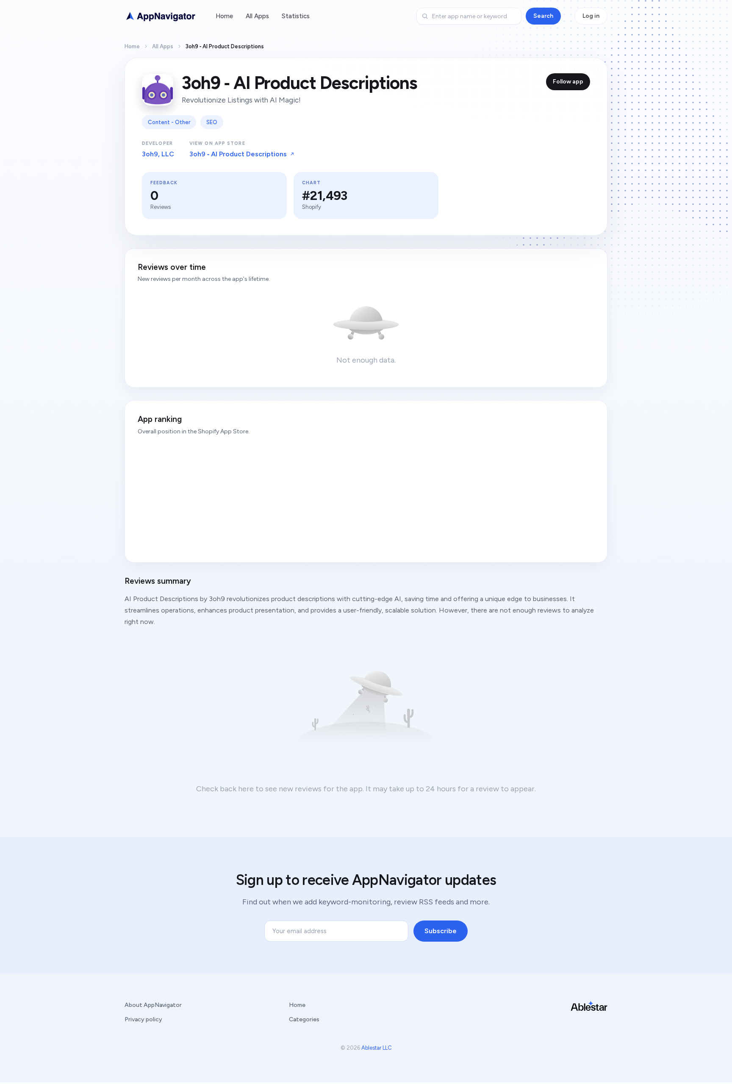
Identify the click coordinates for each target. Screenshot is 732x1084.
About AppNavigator (153, 1005)
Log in (590, 15)
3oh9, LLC (158, 154)
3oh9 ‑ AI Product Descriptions (238, 154)
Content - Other (169, 122)
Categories (304, 1019)
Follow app (568, 81)
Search (543, 15)
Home (224, 16)
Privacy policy (143, 1019)
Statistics (296, 16)
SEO (211, 122)
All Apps (257, 16)
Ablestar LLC (376, 1048)
